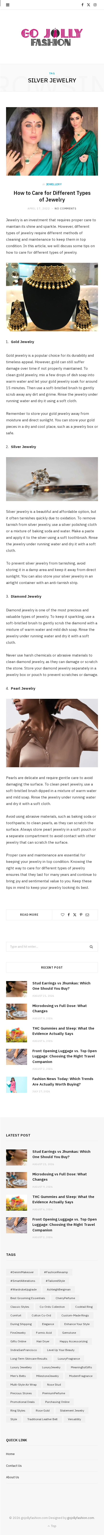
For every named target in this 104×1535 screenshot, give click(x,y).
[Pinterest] (81, 914)
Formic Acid (44, 1332)
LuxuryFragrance (69, 1358)
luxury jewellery (21, 1367)
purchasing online (57, 1402)
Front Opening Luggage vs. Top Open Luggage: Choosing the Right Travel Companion (64, 1056)
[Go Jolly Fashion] (52, 37)
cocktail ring (84, 1306)
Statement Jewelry (72, 1410)
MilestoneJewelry (47, 1376)
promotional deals (22, 1402)
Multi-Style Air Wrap (23, 1384)
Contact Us (14, 1466)
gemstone (69, 1332)
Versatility (74, 1419)
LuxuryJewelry (51, 1367)
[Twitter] (74, 914)
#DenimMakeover (22, 1272)
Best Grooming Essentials (27, 1298)
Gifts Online (18, 1341)
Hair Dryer (43, 1341)
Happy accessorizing (74, 1341)
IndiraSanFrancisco (23, 1350)
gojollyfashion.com (80, 1518)
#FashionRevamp (56, 1272)
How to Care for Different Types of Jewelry (52, 196)
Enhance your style (76, 1324)
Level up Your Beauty (60, 1350)
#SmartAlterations (22, 1281)
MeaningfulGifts (81, 1367)
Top (53, 1526)
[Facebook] (69, 914)
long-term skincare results (28, 1358)
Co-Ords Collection (52, 1306)
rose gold (43, 1410)
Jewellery (54, 184)
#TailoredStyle (55, 1281)
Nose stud (54, 1384)
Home (10, 1454)
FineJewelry (18, 1332)
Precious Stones (21, 1393)
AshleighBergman (59, 1289)
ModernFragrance (80, 1376)
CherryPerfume (65, 1298)
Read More (29, 914)
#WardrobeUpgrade (23, 1289)
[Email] (87, 914)
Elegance (48, 1324)
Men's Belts (18, 1376)
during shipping (21, 1324)
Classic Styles (19, 1306)
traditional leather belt (42, 1419)
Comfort (15, 1315)
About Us (12, 1477)
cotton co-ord (41, 1315)
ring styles (17, 1410)
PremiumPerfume (53, 1393)
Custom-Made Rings (75, 1315)
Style (13, 1419)
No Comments (65, 208)
